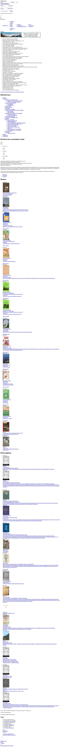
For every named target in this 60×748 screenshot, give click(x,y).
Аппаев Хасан (6, 550)
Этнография (11, 104)
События (12, 21)
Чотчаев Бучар (6, 208)
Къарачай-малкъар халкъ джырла (9, 659)
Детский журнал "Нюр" (13, 124)
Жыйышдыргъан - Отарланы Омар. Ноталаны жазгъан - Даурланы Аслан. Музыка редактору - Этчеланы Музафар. (11, 661)
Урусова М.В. (11, 293)
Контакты (31, 26)
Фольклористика (11, 114)
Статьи (11, 22)
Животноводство (11, 133)
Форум (11, 23)
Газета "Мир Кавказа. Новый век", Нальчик (16, 122)
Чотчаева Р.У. (5, 293)
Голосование (19, 25)
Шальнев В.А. (5, 641)
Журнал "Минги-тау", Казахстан (14, 130)
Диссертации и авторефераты (11, 117)
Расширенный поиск (4, 3)
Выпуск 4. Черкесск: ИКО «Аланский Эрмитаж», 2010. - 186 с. (13, 691)
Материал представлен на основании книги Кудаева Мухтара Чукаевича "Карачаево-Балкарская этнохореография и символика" (28, 469)
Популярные (5, 136)
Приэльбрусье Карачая (7, 642)
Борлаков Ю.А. (6, 625)
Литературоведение (12, 115)
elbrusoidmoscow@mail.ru (11, 721)
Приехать (5, 174)
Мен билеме (5, 365)
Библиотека (12, 28)
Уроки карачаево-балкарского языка (10, 517)
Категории (5, 98)
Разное (7, 132)
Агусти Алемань (6, 597)
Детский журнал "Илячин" (13, 126)
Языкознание (8, 107)
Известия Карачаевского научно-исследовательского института (15, 688)
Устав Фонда (31, 25)
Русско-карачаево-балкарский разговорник (11, 482)
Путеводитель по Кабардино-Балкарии (10, 434)
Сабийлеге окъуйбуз (7, 277)
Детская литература (9, 116)
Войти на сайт (3, 1)
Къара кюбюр (5, 551)
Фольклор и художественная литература (14, 110)
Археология (8, 106)
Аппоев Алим (5, 481)
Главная (4, 97)
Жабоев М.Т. (5, 381)
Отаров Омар (5, 658)
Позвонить (5, 175)
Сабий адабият (6, 331)
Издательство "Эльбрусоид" (11, 99)
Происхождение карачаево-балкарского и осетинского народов (15, 704)
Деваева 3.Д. (5, 346)
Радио (11, 29)
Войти (11, 11)
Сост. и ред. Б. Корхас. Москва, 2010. (7, 195)
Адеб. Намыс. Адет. (7, 627)
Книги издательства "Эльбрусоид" (15, 100)
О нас (30, 24)
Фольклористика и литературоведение (13, 113)
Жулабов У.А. (5, 223)
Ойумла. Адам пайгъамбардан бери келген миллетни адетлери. (15, 209)
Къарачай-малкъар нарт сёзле (8, 613)
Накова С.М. (20, 433)
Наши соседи (8, 131)
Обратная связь (3, 741)
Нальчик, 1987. (6, 449)
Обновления (5, 135)
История (10, 103)
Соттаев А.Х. (5, 400)
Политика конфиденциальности (9, 734)
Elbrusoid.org (5, 25)
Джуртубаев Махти (7, 533)
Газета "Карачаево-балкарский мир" (15, 123)
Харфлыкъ (5, 242)
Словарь (19, 24)
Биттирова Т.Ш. (11, 241)
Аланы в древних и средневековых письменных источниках (15, 598)
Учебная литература (10, 109)
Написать (5, 176)
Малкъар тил (5, 224)
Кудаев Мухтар (6, 467)
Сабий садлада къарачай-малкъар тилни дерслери (13, 294)
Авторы (4, 134)
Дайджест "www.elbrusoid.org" (14, 101)
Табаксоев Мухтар (6, 364)
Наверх (1, 742)
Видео (11, 25)
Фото (11, 24)
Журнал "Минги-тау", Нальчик (14, 129)
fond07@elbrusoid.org (10, 727)
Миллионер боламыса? (21, 26)
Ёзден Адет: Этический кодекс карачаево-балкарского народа (15, 534)
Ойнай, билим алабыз (7, 347)
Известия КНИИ (11, 121)
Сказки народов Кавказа (8, 193)
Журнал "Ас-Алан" (12, 125)
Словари (7, 108)
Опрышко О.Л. (14, 433)
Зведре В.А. (5, 447)
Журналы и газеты (9, 119)
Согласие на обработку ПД (8, 733)
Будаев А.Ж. (5, 241)
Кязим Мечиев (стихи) (7, 677)
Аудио (11, 26)
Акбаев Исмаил (6, 582)
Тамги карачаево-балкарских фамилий (10, 468)
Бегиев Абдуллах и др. (7, 676)
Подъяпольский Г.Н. (7, 433)
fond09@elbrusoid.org (10, 724)
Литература (11, 112)
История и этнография (10, 102)
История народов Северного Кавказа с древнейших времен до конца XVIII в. (18, 564)
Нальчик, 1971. (6, 435)
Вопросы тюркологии (12, 120)
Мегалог (9, 128)
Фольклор (10, 111)
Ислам (7, 118)
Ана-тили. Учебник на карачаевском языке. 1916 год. (13, 583)
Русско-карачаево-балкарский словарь (10, 501)
